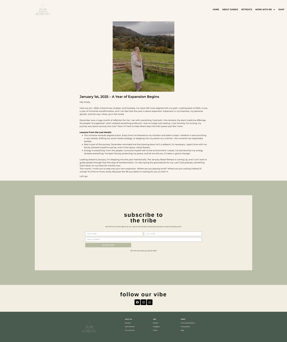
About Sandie (230, 9)
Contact (155, 323)
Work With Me (263, 9)
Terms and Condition (188, 323)
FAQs (182, 330)
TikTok (155, 330)
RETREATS (246, 9)
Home (216, 9)
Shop (281, 9)
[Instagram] (143, 302)
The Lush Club (130, 330)
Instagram (156, 326)
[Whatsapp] (149, 302)
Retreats (128, 323)
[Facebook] (137, 302)
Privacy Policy (185, 326)
